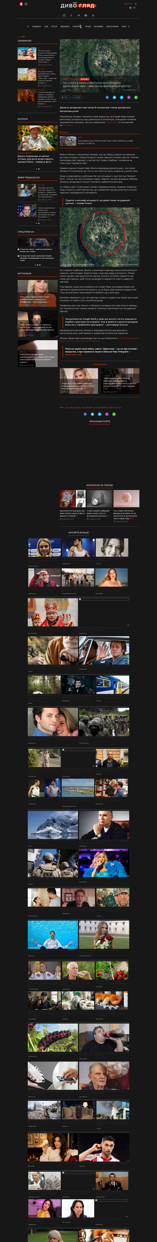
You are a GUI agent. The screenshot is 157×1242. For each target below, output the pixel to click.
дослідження (101, 408)
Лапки (76, 27)
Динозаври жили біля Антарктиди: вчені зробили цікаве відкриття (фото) (105, 142)
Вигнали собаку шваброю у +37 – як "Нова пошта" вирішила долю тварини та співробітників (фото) (47, 214)
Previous (28, 27)
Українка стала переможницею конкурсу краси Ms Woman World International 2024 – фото (78, 386)
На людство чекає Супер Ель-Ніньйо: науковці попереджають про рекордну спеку (37, 262)
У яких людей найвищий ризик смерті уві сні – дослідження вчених (98, 513)
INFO (124, 27)
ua (126, 3)
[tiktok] (71, 15)
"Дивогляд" (112, 122)
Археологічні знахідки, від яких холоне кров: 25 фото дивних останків (72, 513)
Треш (88, 27)
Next (128, 27)
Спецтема (74, 79)
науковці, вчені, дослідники (79, 408)
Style (54, 27)
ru (130, 3)
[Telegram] (78, 15)
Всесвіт (85, 79)
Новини (36, 27)
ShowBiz (98, 27)
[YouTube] (86, 15)
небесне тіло (115, 408)
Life (46, 27)
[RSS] (93, 15)
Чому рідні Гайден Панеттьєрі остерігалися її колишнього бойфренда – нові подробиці (34, 303)
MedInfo (65, 27)
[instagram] (64, 15)
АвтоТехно (112, 27)
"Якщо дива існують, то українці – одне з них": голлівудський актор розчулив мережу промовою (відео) (37, 331)
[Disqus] (99, 455)
